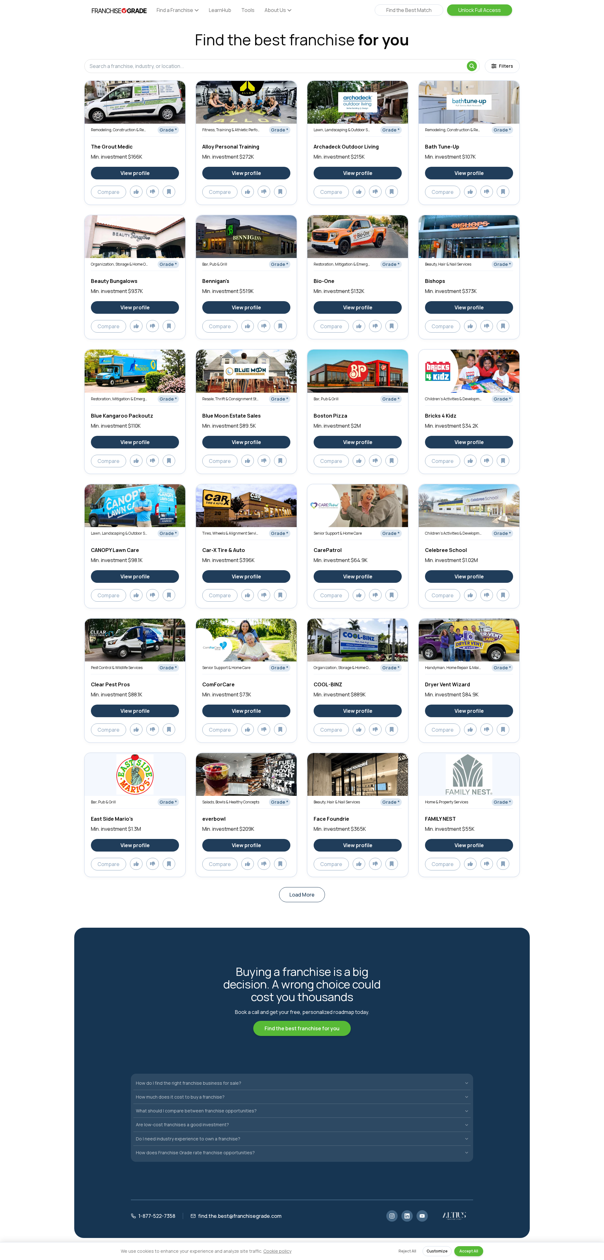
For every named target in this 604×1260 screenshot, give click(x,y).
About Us (275, 10)
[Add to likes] (136, 192)
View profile (135, 173)
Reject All (407, 1251)
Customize (437, 1251)
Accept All (468, 1251)
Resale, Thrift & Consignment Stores (231, 399)
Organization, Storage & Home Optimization (119, 264)
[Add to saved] (169, 192)
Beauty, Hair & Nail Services (448, 264)
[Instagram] (392, 1216)
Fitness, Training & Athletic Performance (231, 129)
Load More (302, 894)
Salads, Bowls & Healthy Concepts (230, 802)
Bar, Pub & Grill (214, 264)
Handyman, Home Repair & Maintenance (453, 667)
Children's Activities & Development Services (453, 399)
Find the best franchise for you (302, 1028)
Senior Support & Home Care (338, 533)
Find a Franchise (175, 10)
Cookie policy (277, 1251)
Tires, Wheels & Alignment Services (231, 533)
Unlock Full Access (479, 10)
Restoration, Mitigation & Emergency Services (342, 264)
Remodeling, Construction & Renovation (119, 129)
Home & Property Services (446, 802)
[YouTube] (422, 1216)
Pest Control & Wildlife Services (117, 667)
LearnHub (220, 10)
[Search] (471, 66)
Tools (247, 10)
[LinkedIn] (407, 1216)
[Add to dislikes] (152, 192)
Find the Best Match (409, 10)
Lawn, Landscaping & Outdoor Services (342, 129)
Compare (109, 191)
